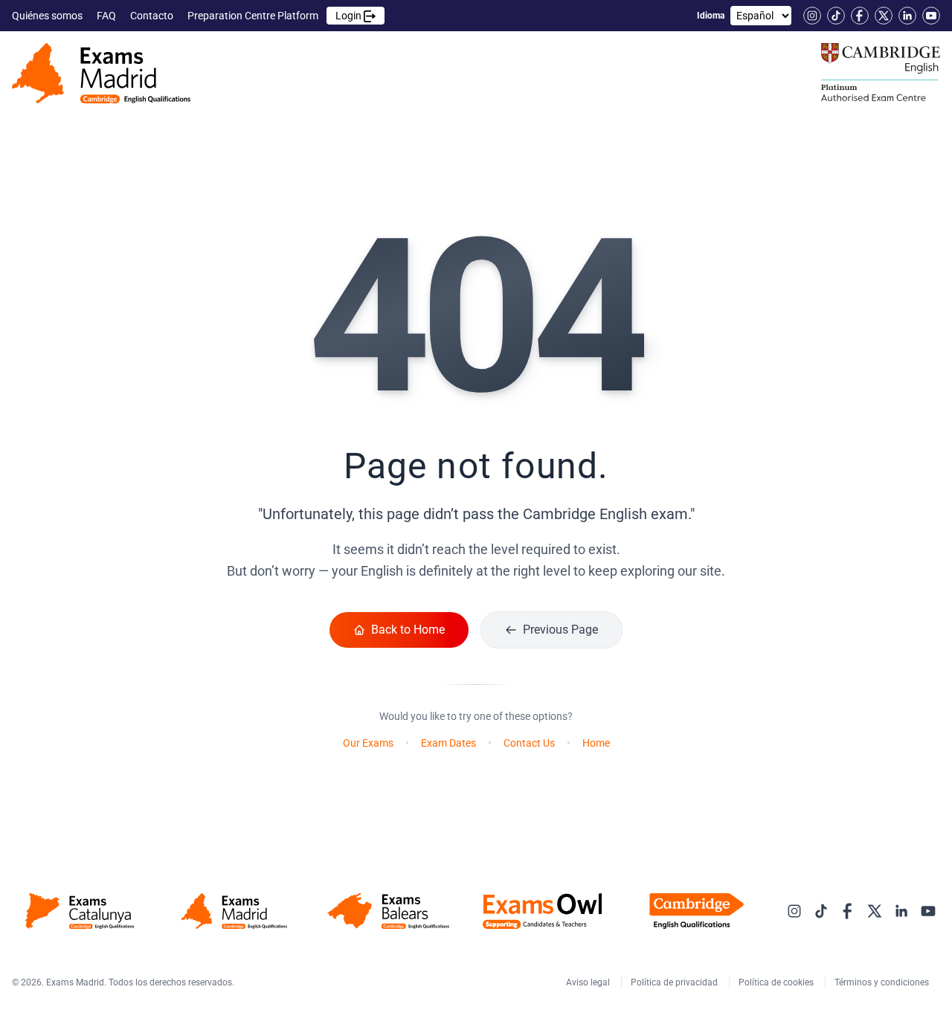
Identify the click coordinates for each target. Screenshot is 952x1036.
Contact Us (529, 743)
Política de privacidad (675, 982)
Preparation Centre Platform (275, 16)
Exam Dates (448, 743)
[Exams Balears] (388, 911)
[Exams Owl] (543, 911)
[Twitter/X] (883, 16)
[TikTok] (836, 16)
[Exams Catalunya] (80, 911)
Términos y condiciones (882, 982)
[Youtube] (931, 16)
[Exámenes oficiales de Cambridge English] (101, 73)
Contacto (153, 16)
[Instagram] (812, 16)
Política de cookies (777, 982)
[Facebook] (860, 16)
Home (596, 743)
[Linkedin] (907, 16)
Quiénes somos (48, 16)
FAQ (107, 16)
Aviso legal (589, 982)
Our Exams (368, 743)
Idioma (710, 15)
